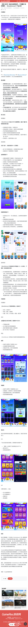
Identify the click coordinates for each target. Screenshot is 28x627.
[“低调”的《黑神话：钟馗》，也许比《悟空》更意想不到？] (8, 593)
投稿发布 (9, 621)
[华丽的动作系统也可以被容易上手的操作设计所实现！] (20, 603)
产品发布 (14, 621)
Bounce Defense (22, 74)
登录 (25, 1)
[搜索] (23, 1)
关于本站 (5, 621)
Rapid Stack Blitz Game (9, 74)
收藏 (5, 578)
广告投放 (18, 621)
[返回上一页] (25, 623)
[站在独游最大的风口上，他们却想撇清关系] (8, 603)
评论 (11, 578)
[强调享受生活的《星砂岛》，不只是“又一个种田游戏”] (20, 593)
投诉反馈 (23, 621)
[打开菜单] (27, 1)
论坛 (17, 1)
